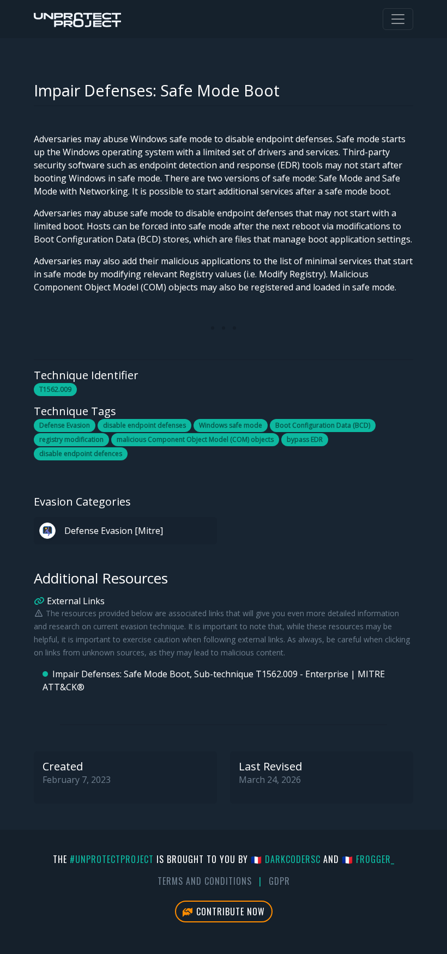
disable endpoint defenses (144, 425)
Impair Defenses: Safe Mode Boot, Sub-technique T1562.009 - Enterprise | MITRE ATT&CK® (214, 680)
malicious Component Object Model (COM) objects (195, 439)
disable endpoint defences (80, 453)
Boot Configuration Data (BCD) (322, 425)
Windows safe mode (230, 425)
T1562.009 (55, 389)
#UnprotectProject (112, 859)
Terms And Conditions (205, 881)
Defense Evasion (64, 425)
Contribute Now (229, 911)
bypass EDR (305, 439)
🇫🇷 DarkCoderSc (286, 859)
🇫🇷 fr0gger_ (368, 859)
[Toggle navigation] (398, 19)
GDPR (279, 881)
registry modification (71, 439)
